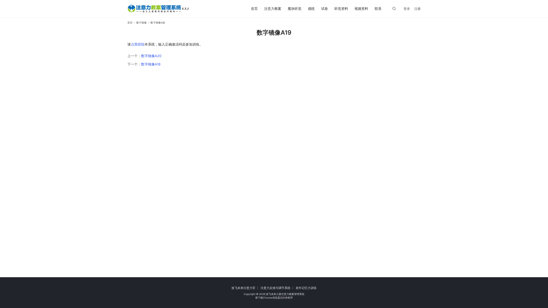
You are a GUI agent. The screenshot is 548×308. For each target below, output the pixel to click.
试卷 (324, 8)
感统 (311, 8)
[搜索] (394, 8)
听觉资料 (341, 8)
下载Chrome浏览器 (269, 297)
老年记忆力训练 (306, 288)
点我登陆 (137, 44)
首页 (254, 8)
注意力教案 (272, 8)
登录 (407, 9)
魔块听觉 (294, 8)
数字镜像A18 (151, 64)
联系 (378, 8)
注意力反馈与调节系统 (275, 288)
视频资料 (361, 8)
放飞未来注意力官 (243, 288)
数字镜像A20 (151, 56)
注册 (417, 9)
